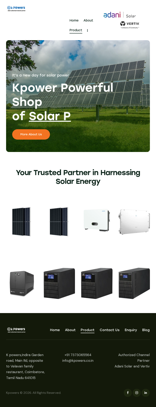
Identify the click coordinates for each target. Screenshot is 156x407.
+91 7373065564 (78, 355)
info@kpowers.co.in (77, 360)
